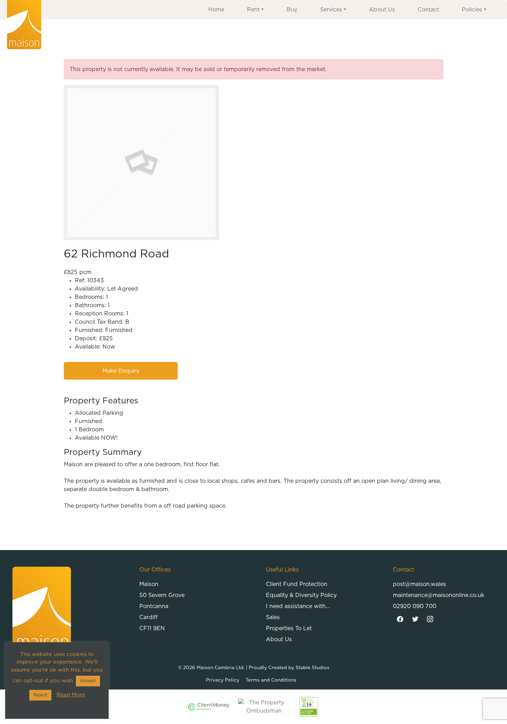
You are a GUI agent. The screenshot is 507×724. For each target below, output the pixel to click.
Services (331, 9)
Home (216, 9)
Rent (253, 9)
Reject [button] (40, 695)
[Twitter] (415, 619)
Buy (292, 9)
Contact (428, 9)
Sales (273, 617)
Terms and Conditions (271, 680)
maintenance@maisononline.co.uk (438, 595)
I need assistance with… (298, 606)
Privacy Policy (222, 680)
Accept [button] (88, 681)
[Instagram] (430, 619)
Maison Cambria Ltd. (221, 667)
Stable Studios (312, 667)
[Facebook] (400, 619)
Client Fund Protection (296, 584)
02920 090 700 (414, 606)
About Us (382, 9)
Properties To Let (289, 628)
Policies (472, 9)
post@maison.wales (419, 584)
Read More (71, 694)
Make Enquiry (120, 371)
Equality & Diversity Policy (301, 595)
